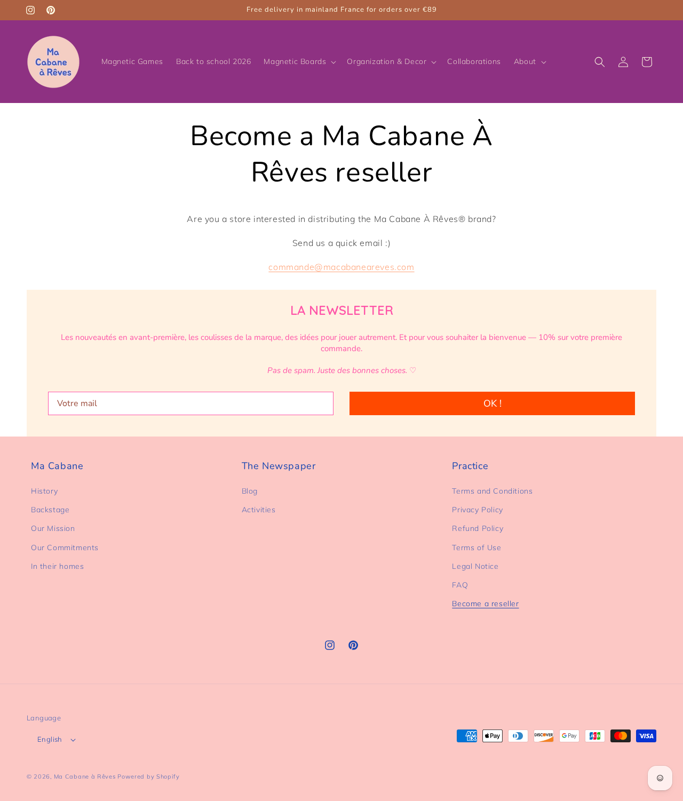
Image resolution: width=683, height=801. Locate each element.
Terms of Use (476, 547)
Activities (259, 509)
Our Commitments (65, 547)
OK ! (492, 403)
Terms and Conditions (492, 491)
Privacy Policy (477, 509)
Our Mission (53, 528)
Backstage (50, 509)
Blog (250, 491)
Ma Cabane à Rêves (85, 776)
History (44, 491)
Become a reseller (485, 603)
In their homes (57, 566)
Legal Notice (475, 566)
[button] (298, 61)
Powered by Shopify (148, 776)
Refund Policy (477, 528)
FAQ (460, 585)
